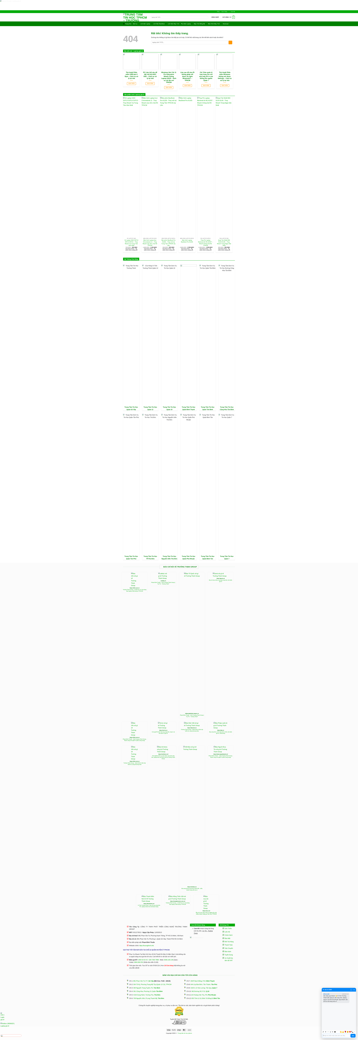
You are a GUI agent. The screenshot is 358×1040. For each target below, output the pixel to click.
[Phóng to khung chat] (351, 989)
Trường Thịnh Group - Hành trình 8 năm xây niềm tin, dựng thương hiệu (192, 730)
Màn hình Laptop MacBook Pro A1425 (187, 241)
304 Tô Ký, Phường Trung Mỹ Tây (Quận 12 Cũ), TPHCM (152, 984)
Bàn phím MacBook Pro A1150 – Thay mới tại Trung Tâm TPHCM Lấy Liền (168, 242)
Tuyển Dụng (229, 955)
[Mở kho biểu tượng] (354, 1032)
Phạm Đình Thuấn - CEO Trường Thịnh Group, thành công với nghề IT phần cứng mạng (134, 740)
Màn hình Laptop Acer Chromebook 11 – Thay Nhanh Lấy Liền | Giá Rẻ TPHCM (150, 242)
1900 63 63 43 (143, 960)
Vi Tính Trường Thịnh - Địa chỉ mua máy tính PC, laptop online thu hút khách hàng (149, 906)
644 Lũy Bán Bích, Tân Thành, (204, 984)
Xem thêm (131, 83)
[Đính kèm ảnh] (323, 1032)
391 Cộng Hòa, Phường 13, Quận (148, 991)
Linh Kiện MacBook (159, 24)
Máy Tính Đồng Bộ (199, 24)
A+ (332, 1032)
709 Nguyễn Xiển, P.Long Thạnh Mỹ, (148, 998)
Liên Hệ (233, 11)
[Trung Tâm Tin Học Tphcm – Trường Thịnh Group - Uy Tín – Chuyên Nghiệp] (135, 17)
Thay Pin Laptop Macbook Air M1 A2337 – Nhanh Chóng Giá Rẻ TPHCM (205, 242)
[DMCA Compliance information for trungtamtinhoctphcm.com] (179, 1022)
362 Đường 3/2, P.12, (200, 991)
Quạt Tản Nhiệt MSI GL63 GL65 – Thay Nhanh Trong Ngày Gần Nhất (224, 242)
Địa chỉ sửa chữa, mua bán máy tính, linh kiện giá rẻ (220, 580)
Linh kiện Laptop (145, 24)
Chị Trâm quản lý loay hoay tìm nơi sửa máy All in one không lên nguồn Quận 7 (206, 76)
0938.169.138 (168, 960)
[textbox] (336, 1036)
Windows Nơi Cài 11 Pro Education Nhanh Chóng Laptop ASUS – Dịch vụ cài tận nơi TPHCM (168, 77)
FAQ (218, 11)
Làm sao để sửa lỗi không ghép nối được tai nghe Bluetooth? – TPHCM (187, 76)
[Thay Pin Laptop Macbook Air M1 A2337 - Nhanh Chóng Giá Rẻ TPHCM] (205, 167)
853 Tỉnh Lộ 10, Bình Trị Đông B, (205, 998)
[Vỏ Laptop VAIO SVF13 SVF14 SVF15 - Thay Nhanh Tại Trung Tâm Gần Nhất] (131, 167)
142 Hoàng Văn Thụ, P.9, (203, 995)
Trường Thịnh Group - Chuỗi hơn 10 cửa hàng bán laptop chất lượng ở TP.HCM (134, 590)
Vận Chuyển (229, 948)
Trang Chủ (128, 24)
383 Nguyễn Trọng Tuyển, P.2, (146, 988)
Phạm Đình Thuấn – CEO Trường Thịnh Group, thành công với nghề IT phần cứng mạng (221, 756)
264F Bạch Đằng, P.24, (203, 981)
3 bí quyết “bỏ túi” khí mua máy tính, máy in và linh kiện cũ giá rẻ (163, 732)
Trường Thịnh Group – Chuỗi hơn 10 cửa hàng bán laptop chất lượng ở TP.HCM (178, 903)
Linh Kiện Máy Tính (173, 24)
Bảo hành (228, 951)
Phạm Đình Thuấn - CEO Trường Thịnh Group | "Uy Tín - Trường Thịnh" (163, 583)
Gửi (353, 1035)
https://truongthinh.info (146, 945)
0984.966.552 (138, 962)
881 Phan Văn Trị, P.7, (143, 981)
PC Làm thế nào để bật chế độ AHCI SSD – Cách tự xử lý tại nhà (150, 75)
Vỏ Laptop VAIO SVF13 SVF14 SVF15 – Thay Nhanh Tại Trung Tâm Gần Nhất (131, 242)
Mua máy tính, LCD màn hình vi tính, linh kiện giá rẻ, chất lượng (220, 732)
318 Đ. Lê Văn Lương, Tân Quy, (204, 988)
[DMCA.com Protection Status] (179, 1011)
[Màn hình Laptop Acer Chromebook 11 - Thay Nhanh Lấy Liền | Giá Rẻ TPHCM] (150, 167)
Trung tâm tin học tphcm (185, 1033)
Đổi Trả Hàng (229, 941)
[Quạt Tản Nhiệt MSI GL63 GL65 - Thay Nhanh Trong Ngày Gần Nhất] (224, 167)
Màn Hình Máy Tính (214, 24)
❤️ (350, 1032)
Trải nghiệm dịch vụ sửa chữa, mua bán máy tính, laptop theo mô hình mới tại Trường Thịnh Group (163, 757)
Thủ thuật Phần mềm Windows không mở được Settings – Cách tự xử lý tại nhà (225, 76)
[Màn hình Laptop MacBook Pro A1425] (187, 167)
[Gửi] (206, 17)
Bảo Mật (227, 938)
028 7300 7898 (154, 960)
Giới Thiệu (224, 11)
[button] (215, 17)
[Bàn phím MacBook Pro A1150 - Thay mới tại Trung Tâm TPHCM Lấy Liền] (168, 167)
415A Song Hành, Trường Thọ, (146, 995)
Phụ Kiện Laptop (186, 24)
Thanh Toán (229, 945)
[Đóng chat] (354, 989)
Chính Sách (229, 935)
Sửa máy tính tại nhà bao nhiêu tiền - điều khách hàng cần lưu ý (191, 889)
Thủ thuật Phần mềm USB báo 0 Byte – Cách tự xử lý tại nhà (131, 75)
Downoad (225, 24)
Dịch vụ (135, 24)
